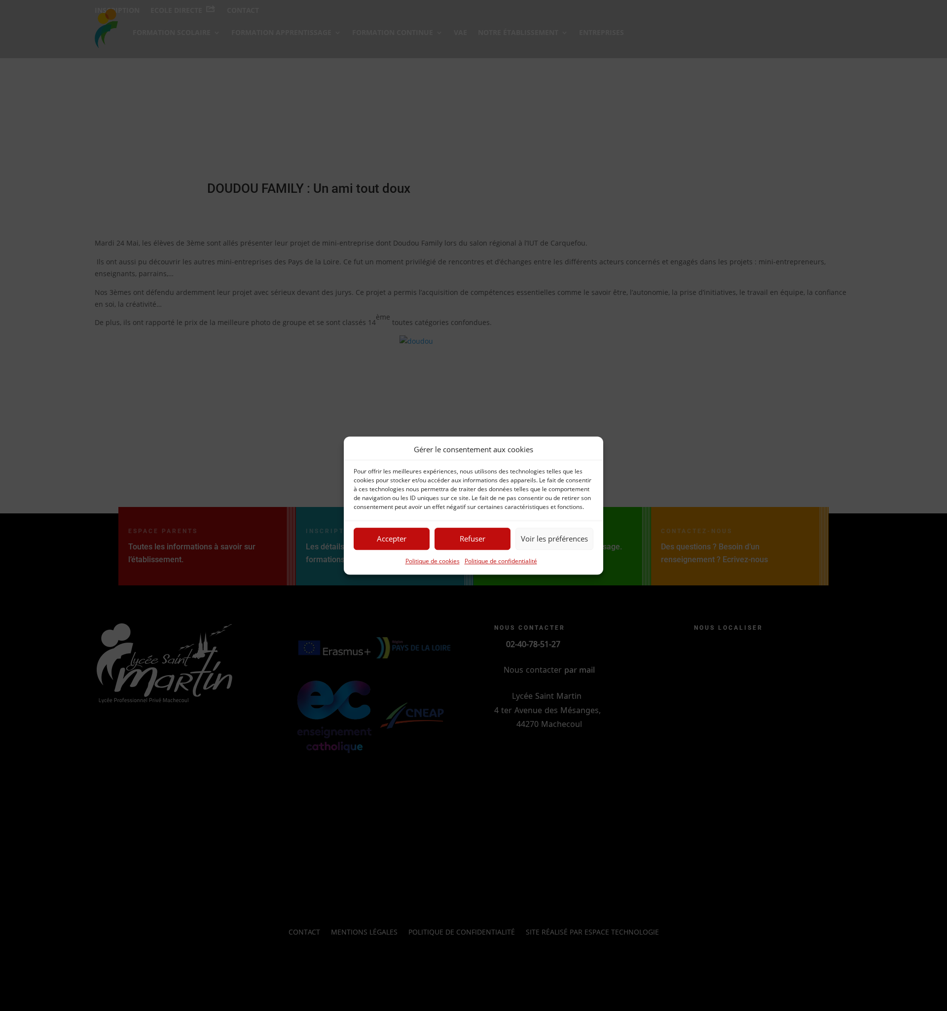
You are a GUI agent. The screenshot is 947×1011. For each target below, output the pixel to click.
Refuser (472, 539)
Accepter (391, 539)
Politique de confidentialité (501, 561)
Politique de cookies (432, 561)
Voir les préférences (554, 539)
